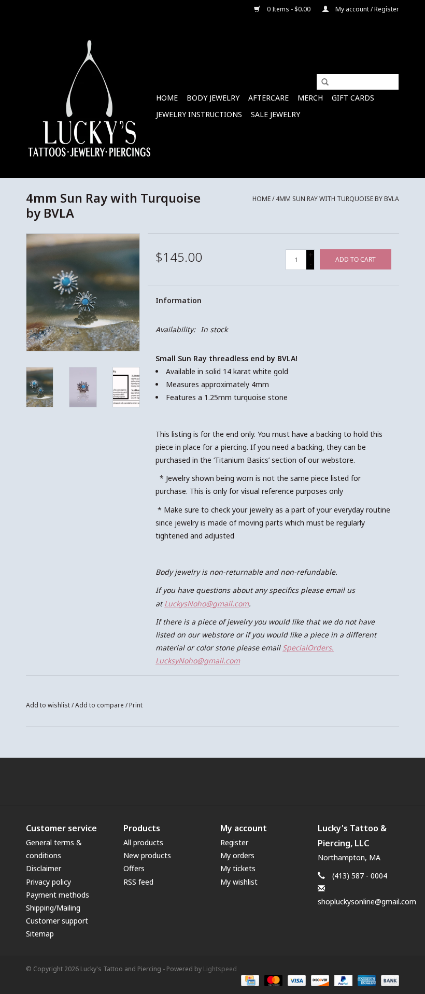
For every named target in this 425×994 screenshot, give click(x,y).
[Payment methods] (248, 979)
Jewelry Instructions (199, 114)
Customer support (57, 921)
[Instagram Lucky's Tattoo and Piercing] (231, 781)
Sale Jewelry (275, 114)
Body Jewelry (213, 98)
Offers (134, 868)
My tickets (238, 868)
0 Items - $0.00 (288, 9)
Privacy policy (48, 882)
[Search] (321, 82)
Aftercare (268, 98)
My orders (237, 855)
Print (136, 705)
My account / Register (366, 9)
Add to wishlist (48, 705)
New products (147, 855)
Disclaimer (43, 868)
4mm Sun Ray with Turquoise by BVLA (337, 198)
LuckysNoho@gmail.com (206, 603)
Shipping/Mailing (53, 908)
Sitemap (40, 934)
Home (167, 98)
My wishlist (239, 882)
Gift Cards (353, 98)
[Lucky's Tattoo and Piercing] (89, 98)
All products (143, 842)
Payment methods (57, 895)
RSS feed (138, 882)
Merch (310, 98)
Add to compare (100, 705)
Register (234, 842)
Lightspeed (220, 968)
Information (178, 300)
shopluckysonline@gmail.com (367, 901)
